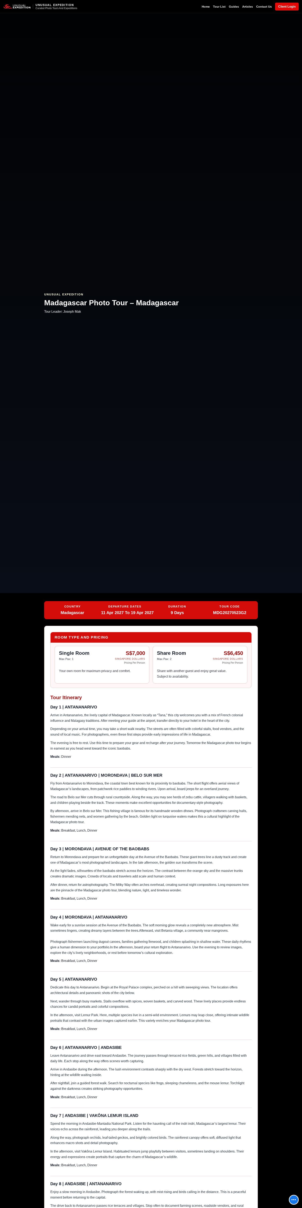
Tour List (219, 6)
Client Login (287, 6)
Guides (234, 6)
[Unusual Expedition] (16, 7)
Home (206, 6)
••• (293, 1200)
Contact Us (264, 6)
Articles (247, 6)
